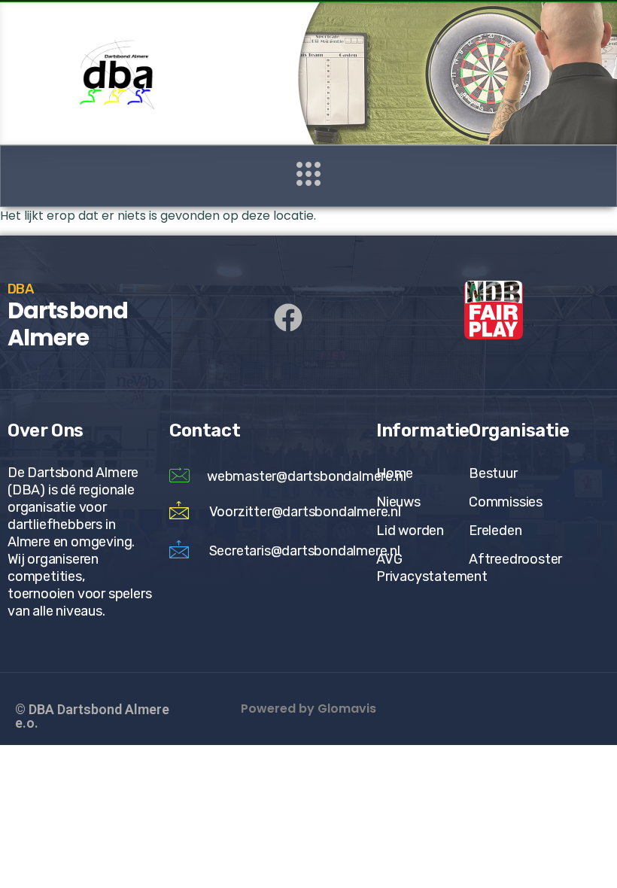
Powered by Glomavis (308, 708)
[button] (308, 176)
